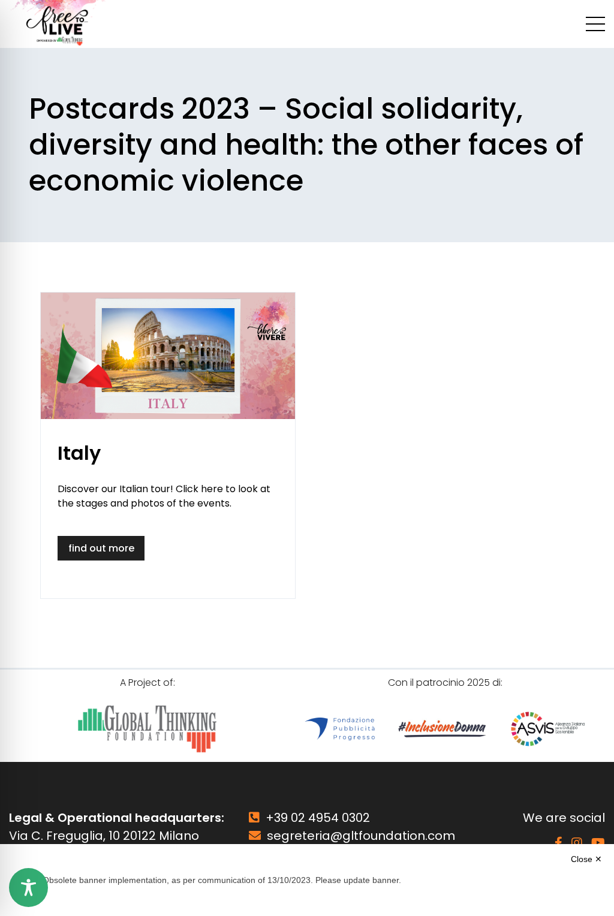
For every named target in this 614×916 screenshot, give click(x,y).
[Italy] (168, 356)
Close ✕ (586, 859)
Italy (79, 452)
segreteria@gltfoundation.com (361, 835)
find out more (101, 548)
